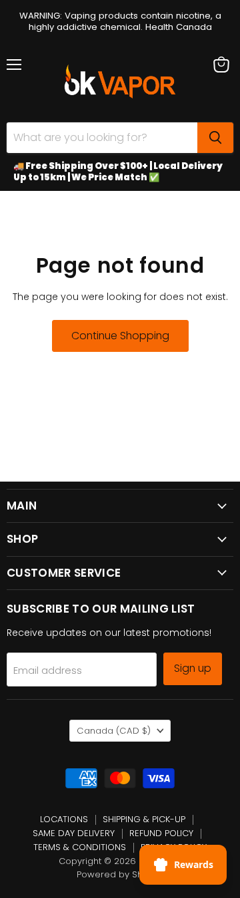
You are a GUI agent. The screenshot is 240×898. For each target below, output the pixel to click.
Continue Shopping (120, 335)
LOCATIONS (64, 819)
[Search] (215, 137)
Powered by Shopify (120, 874)
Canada (114, 730)
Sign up (192, 668)
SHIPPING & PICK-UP (144, 819)
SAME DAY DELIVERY (74, 833)
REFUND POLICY (161, 833)
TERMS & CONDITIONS (79, 847)
